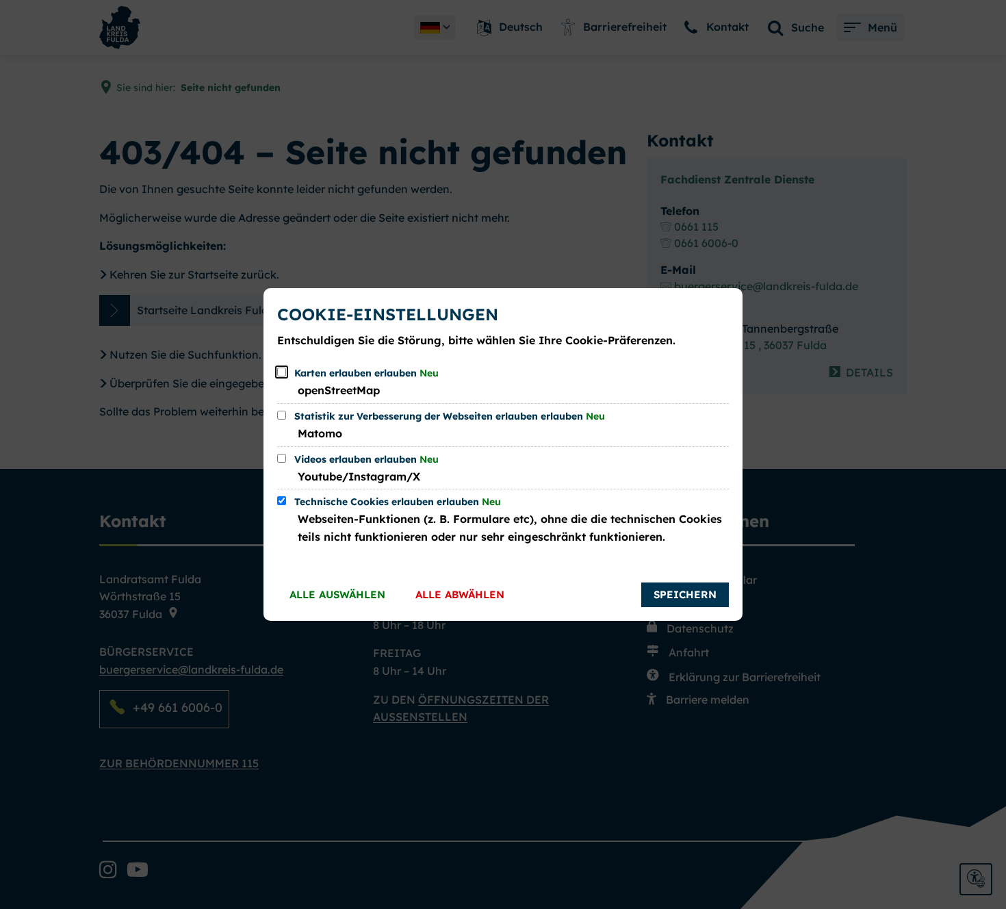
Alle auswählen (337, 594)
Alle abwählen (459, 594)
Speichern (685, 594)
